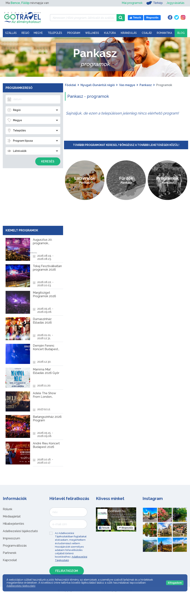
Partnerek (9, 553)
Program (73, 32)
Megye (38, 32)
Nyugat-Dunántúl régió (98, 85)
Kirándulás (129, 32)
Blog (181, 32)
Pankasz (146, 85)
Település (55, 32)
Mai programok (132, 3)
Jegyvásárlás (175, 3)
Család (147, 32)
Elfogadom (175, 582)
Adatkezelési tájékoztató (20, 531)
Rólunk (7, 509)
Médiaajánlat (12, 516)
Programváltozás (15, 545)
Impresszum (11, 538)
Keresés (47, 161)
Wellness (92, 32)
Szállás (11, 32)
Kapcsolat (10, 560)
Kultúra (110, 32)
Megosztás (127, 528)
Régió (25, 32)
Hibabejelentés (13, 523)
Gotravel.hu (116, 511)
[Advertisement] (33, 196)
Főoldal (70, 85)
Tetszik (105, 528)
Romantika (164, 32)
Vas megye (127, 85)
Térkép (158, 3)
